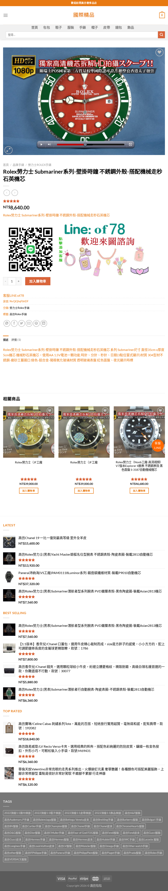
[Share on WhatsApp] (6, 323)
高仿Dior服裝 (32, 832)
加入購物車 (37, 281)
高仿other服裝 (12, 852)
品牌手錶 (18, 164)
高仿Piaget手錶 (111, 852)
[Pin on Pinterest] (36, 323)
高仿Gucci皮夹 (13, 839)
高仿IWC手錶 (127, 839)
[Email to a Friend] (29, 323)
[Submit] (161, 34)
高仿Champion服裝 (56, 826)
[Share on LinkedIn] (43, 323)
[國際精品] (84, 15)
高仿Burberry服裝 (127, 819)
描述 (6, 339)
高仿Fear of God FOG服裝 (83, 832)
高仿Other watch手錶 (135, 846)
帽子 (94, 27)
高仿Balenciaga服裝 (44, 819)
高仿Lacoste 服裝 (148, 839)
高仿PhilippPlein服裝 (86, 852)
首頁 (34, 27)
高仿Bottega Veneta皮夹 (74, 819)
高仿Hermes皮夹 (83, 839)
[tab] (6, 340)
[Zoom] (8, 150)
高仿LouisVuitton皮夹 (41, 846)
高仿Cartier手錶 (31, 826)
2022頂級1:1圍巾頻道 (17, 813)
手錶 (82, 27)
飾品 (130, 27)
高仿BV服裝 (11, 826)
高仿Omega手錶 (109, 846)
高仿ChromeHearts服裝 (130, 826)
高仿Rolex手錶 (18, 314)
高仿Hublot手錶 (105, 839)
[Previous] (3, 453)
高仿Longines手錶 (14, 846)
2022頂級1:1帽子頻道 (47, 813)
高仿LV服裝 (65, 846)
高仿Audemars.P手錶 (16, 819)
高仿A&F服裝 (133, 813)
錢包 (118, 27)
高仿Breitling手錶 (103, 819)
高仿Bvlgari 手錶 (151, 819)
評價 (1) (16, 339)
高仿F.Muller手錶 (54, 832)
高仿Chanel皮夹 (103, 826)
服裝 (70, 27)
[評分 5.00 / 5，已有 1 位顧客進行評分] (84, 201)
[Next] (165, 453)
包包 (46, 27)
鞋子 (58, 27)
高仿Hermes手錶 (35, 839)
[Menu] (5, 15)
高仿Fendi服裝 (110, 832)
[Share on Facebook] (14, 323)
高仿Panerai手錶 (60, 852)
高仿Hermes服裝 (59, 839)
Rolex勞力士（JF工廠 (28, 462)
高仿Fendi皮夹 (131, 832)
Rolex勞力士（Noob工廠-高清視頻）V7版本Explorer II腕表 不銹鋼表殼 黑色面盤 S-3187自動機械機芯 (139, 465)
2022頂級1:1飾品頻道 (108, 813)
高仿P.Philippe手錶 (36, 852)
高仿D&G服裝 (12, 832)
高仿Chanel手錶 (80, 826)
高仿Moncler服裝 (86, 846)
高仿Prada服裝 (132, 852)
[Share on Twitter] (21, 323)
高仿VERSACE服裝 (15, 859)
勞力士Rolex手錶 (39, 164)
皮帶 (106, 27)
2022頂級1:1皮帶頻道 (78, 813)
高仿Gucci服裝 (152, 832)
